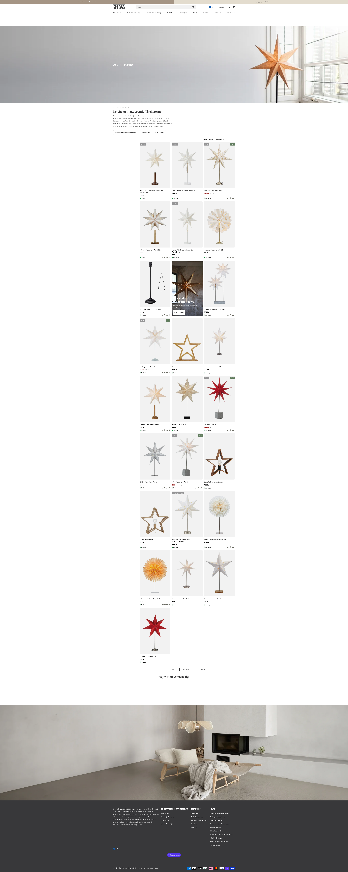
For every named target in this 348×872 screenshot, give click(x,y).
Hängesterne (146, 132)
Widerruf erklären (215, 827)
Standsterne (126, 107)
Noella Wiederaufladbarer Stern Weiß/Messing (183, 251)
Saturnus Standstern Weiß (213, 367)
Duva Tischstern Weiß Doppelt (215, 309)
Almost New (165, 813)
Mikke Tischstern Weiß (212, 599)
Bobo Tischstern (178, 367)
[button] (233, 7)
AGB (156, 868)
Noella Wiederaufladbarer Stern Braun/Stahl (151, 192)
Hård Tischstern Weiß (180, 482)
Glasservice (165, 820)
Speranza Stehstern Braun (149, 424)
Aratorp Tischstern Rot (148, 656)
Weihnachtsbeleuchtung (199, 820)
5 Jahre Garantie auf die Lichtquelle (221, 834)
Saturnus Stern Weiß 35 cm (182, 599)
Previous (113, 132)
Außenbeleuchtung (197, 817)
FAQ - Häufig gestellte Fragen (219, 813)
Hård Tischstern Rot (211, 424)
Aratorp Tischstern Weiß (149, 367)
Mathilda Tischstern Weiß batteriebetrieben (181, 541)
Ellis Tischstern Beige (147, 540)
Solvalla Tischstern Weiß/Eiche (151, 250)
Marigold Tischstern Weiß (213, 250)
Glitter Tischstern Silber (148, 482)
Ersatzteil (194, 827)
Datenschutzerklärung (145, 868)
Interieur (194, 824)
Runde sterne (159, 132)
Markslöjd (132, 868)
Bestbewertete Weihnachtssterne (126, 132)
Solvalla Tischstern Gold (180, 424)
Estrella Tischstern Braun (213, 482)
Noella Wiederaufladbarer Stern (183, 191)
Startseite (116, 107)
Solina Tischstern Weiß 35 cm (215, 540)
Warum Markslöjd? (167, 824)
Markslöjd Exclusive (167, 817)
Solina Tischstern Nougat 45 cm (151, 599)
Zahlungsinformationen (217, 817)
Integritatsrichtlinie (216, 831)
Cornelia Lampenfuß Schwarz (150, 309)
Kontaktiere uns (215, 845)
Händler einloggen (216, 838)
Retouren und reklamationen (219, 824)
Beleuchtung (195, 813)
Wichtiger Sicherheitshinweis (219, 841)
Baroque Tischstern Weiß (213, 191)
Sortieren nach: (208, 139)
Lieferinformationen (216, 820)
